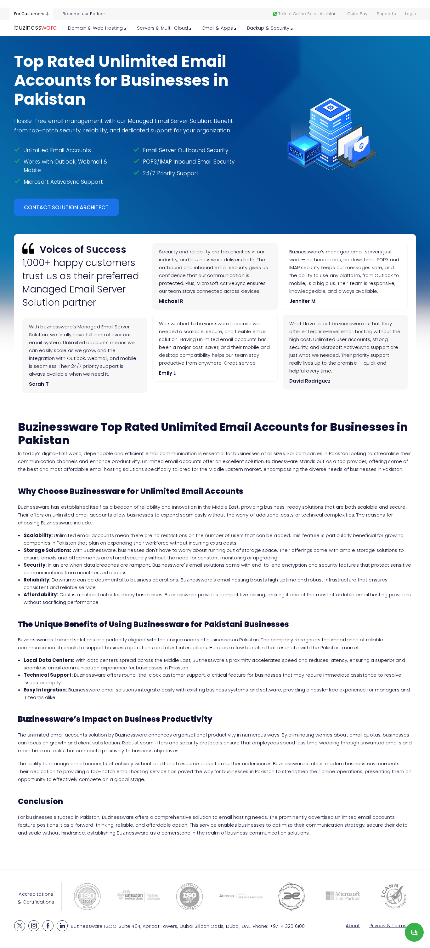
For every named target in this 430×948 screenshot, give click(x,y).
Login (410, 14)
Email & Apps (218, 28)
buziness (35, 27)
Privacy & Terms (388, 925)
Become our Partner (84, 14)
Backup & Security (269, 28)
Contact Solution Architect (66, 207)
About (353, 925)
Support (385, 14)
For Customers (29, 14)
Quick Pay (357, 14)
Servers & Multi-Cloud (163, 28)
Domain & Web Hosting (96, 28)
